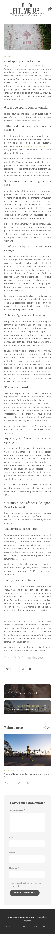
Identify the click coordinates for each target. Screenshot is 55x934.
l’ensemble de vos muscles (37, 146)
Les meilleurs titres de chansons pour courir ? (24, 709)
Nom (11, 837)
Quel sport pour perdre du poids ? (27, 693)
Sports (7, 56)
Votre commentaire (17, 810)
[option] (27, 758)
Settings (32, 926)
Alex (5, 66)
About (9, 926)
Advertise (45, 926)
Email (12, 853)
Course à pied (23, 706)
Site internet (14, 868)
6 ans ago (11, 66)
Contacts (20, 926)
